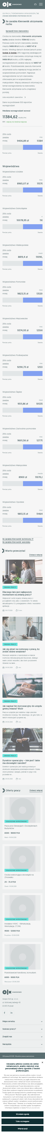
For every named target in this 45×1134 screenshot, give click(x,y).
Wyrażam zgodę (22, 1114)
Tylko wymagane (22, 1121)
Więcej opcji (22, 1129)
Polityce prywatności (33, 1108)
